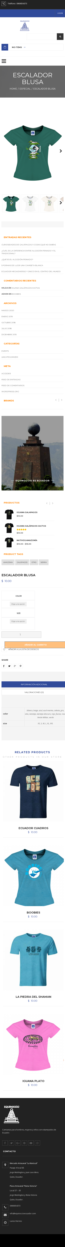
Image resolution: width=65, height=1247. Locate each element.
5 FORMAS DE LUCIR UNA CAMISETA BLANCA (22, 265)
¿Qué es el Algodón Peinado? (17, 259)
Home (14, 88)
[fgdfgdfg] (5, 1165)
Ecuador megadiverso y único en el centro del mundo (31, 271)
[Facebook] (4, 666)
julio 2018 (7, 328)
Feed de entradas (11, 379)
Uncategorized (10, 357)
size (18, 613)
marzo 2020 (8, 310)
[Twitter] (9, 666)
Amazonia (8, 562)
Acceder (6, 373)
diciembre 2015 (9, 334)
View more (32, 453)
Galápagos (22, 562)
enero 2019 (7, 316)
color (19, 596)
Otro (34, 562)
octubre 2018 (9, 322)
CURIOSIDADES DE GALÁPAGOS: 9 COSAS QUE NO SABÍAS (29, 245)
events (5, 351)
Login (60, 13)
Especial (26, 88)
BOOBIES (16, 294)
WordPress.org (10, 391)
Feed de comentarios (13, 385)
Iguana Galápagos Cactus (26, 288)
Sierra (44, 562)
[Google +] (15, 666)
